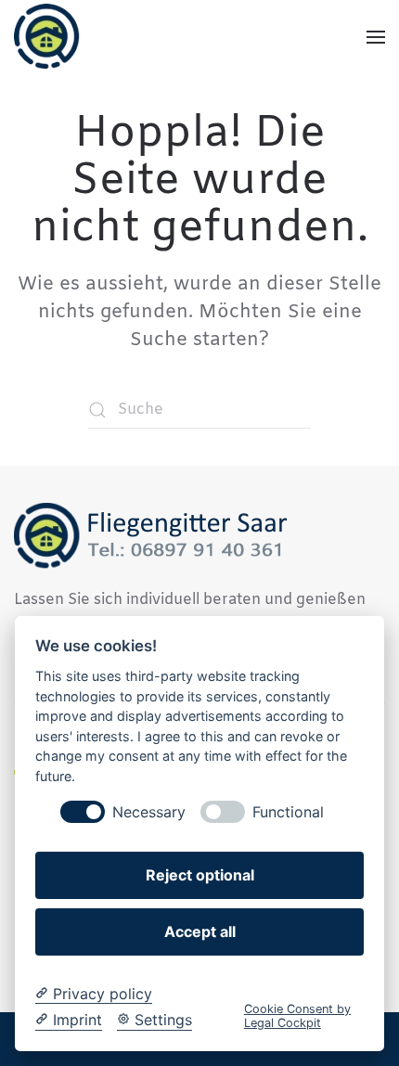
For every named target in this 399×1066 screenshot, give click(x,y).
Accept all (200, 931)
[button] (376, 37)
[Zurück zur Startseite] (48, 37)
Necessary (149, 812)
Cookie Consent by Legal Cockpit (297, 1016)
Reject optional (200, 875)
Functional (288, 812)
